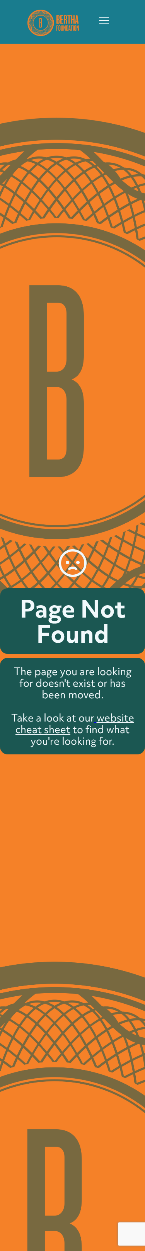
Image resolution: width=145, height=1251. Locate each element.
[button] (100, 20)
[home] (51, 22)
